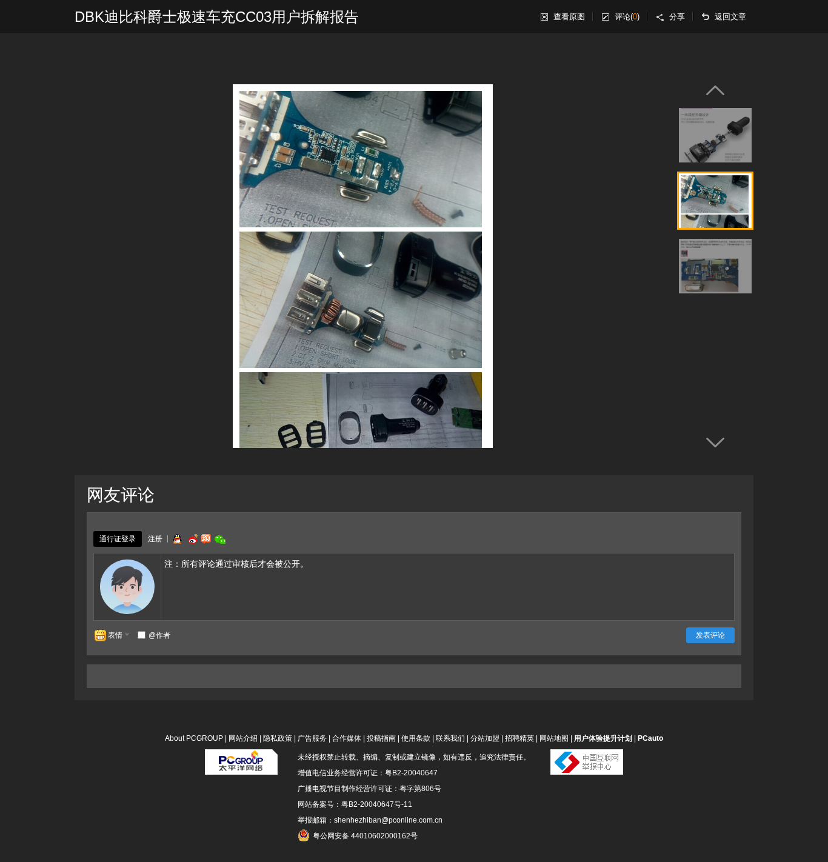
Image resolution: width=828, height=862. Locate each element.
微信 (220, 539)
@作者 (159, 635)
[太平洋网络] (241, 757)
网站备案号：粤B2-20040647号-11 (355, 804)
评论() (627, 16)
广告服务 (312, 738)
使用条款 (415, 738)
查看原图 (569, 16)
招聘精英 (519, 738)
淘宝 (206, 539)
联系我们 (450, 738)
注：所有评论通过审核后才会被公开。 (236, 564)
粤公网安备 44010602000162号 (365, 836)
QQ (177, 539)
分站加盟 (484, 738)
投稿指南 (381, 738)
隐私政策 (277, 738)
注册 (155, 539)
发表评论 (710, 635)
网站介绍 (243, 738)
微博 (191, 539)
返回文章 (730, 16)
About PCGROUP (194, 738)
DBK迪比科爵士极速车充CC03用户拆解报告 (217, 16)
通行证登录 (117, 539)
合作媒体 (346, 738)
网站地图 (554, 738)
